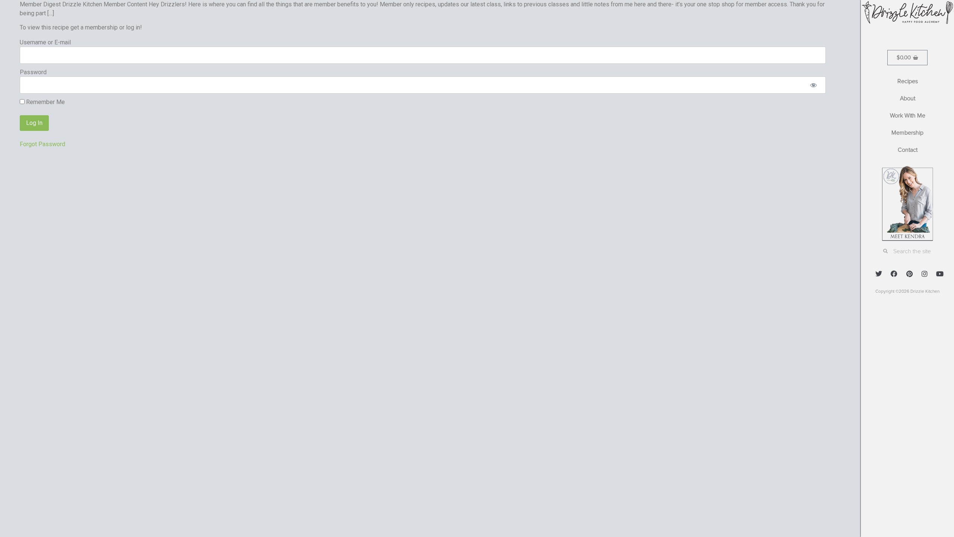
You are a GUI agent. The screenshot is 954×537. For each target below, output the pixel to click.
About (907, 98)
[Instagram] (924, 273)
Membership (907, 132)
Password (33, 72)
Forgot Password (42, 144)
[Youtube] (940, 273)
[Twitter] (878, 273)
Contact (907, 150)
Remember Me (45, 102)
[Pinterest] (909, 273)
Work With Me (907, 115)
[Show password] (814, 85)
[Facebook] (894, 273)
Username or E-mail (45, 42)
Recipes (907, 81)
